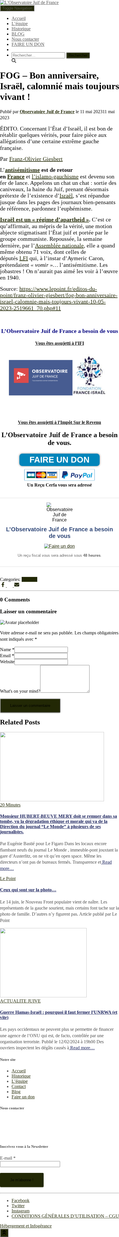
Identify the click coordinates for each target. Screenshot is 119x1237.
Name (7, 649)
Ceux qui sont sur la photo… (28, 889)
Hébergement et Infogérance (26, 1225)
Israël (66, 195)
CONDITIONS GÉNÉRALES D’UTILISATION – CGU (65, 1216)
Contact (19, 1086)
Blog (16, 1091)
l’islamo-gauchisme (55, 176)
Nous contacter (25, 39)
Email (7, 655)
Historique (21, 28)
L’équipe (20, 23)
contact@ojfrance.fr (18, 1134)
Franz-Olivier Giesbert (36, 159)
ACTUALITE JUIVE (20, 1000)
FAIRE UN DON (28, 44)
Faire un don (23, 1096)
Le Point (29, 579)
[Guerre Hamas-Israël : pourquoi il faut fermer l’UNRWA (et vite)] (43, 995)
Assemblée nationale (59, 245)
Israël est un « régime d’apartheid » (44, 219)
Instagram (20, 1210)
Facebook (20, 1200)
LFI (23, 258)
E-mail (8, 1158)
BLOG (18, 33)
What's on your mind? (20, 691)
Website (7, 661)
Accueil (19, 18)
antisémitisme (22, 170)
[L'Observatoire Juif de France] (29, 2)
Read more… (82, 1047)
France (16, 176)
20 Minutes (10, 804)
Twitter (18, 1205)
